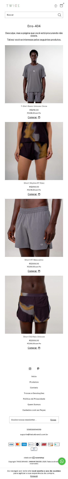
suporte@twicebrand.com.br (34, 434)
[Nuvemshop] (34, 458)
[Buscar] (59, 14)
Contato (34, 387)
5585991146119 (34, 429)
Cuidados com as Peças (34, 410)
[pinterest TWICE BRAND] (38, 368)
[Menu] (56, 6)
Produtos (34, 382)
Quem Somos (34, 404)
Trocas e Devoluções (34, 393)
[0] (61, 6)
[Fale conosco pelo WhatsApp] (62, 461)
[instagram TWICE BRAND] (30, 368)
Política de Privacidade (34, 399)
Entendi (34, 476)
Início (34, 376)
